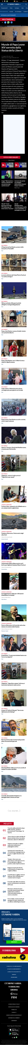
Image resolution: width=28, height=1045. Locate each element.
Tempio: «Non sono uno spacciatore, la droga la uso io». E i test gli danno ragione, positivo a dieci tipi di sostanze (16, 861)
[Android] (14, 1033)
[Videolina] (14, 950)
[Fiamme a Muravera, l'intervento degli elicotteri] (14, 520)
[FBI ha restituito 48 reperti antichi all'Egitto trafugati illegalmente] (14, 290)
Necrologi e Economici (14, 1006)
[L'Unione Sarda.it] (14, 4)
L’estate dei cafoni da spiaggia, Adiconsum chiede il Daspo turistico (20, 183)
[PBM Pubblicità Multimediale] (14, 997)
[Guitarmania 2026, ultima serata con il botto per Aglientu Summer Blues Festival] (14, 551)
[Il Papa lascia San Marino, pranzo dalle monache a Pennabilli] (14, 234)
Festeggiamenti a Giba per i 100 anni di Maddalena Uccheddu (12, 594)
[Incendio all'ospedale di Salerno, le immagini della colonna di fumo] (14, 783)
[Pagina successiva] (8, 811)
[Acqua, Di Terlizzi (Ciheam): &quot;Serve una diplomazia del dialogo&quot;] (14, 697)
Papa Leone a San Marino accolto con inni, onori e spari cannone (13, 420)
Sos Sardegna (18, 11)
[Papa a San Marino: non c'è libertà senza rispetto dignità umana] (14, 348)
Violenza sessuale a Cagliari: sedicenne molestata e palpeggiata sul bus (15, 845)
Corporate (14, 1020)
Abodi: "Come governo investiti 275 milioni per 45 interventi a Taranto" (7, 206)
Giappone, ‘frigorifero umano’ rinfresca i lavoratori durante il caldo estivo (13, 684)
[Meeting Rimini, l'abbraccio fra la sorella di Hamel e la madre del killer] (14, 755)
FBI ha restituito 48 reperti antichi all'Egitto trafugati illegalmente (11, 303)
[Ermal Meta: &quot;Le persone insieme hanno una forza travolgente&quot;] (14, 643)
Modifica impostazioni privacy (14, 1015)
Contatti (14, 1012)
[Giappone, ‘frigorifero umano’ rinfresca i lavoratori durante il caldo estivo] (14, 671)
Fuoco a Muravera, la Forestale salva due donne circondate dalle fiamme (13, 626)
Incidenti (26, 11)
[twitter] (2, 1)
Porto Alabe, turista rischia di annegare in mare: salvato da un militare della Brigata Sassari (16, 900)
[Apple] (14, 1029)
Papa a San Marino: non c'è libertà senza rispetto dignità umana (12, 361)
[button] (2, 22)
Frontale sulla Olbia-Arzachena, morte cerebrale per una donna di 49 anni (16, 883)
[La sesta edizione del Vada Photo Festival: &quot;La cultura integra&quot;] (14, 262)
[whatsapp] (7, 1)
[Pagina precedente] (20, 811)
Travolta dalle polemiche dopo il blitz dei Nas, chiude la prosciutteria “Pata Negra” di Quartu (16, 830)
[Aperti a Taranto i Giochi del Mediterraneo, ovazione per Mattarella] (14, 435)
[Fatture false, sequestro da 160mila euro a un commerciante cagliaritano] (14, 494)
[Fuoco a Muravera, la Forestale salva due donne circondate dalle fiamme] (14, 612)
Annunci (14, 974)
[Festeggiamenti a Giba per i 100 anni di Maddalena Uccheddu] (14, 581)
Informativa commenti (14, 1017)
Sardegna (17, 8)
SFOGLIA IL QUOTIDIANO (8, 15)
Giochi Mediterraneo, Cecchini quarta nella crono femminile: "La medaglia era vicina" (21, 207)
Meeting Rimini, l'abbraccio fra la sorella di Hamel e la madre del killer (13, 768)
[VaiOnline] (14, 994)
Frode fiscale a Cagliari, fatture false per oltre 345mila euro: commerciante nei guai (16, 876)
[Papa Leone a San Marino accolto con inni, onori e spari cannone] (14, 407)
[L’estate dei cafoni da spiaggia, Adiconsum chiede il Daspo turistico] (21, 175)
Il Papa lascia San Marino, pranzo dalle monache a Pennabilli (12, 247)
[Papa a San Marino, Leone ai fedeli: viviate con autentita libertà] (14, 318)
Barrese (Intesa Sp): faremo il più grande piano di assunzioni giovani (13, 740)
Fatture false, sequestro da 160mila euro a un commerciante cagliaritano (13, 507)
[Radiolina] (14, 957)
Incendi (11, 11)
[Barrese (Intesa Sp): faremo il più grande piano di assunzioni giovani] (14, 727)
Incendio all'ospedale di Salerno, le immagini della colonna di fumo (11, 796)
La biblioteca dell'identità (14, 971)
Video (11, 8)
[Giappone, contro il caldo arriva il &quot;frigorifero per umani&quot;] (14, 463)
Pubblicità (14, 1009)
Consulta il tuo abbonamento (14, 966)
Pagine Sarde (14, 977)
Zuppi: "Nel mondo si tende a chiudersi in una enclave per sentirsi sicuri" (7, 183)
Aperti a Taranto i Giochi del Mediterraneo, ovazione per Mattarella (13, 448)
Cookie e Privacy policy (14, 1004)
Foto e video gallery (11, 157)
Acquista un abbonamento (14, 969)
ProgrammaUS (4, 8)
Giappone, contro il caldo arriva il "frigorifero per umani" (10, 476)
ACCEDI (25, 1)
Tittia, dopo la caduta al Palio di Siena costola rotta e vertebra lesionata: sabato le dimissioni (16, 838)
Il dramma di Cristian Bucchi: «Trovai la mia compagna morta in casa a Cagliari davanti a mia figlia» (16, 853)
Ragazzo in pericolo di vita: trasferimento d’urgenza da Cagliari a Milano (15, 869)
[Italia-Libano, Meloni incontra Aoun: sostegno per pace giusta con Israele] (14, 376)
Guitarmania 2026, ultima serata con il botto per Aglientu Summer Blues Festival (13, 564)
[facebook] (4, 1)
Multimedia (7, 19)
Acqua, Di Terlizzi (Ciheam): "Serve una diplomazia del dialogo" (12, 711)
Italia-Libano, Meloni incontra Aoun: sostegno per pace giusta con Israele (12, 389)
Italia (22, 8)
